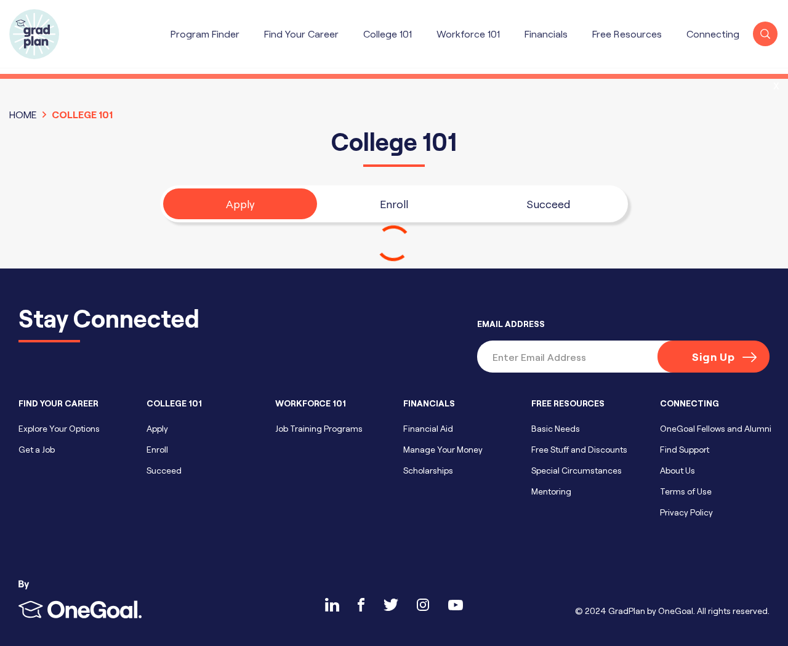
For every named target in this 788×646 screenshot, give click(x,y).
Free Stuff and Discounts (579, 449)
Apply (240, 204)
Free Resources (627, 33)
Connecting (712, 33)
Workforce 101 (468, 33)
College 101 (387, 33)
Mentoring (551, 491)
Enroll (394, 204)
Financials (546, 33)
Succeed (548, 204)
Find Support (684, 449)
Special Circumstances (576, 470)
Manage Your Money (443, 449)
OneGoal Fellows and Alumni (715, 428)
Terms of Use (686, 491)
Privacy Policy (686, 512)
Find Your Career (301, 33)
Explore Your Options (59, 428)
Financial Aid (428, 428)
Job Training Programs (319, 428)
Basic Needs (555, 428)
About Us (677, 470)
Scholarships (428, 470)
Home (23, 114)
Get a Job (36, 449)
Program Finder (205, 33)
